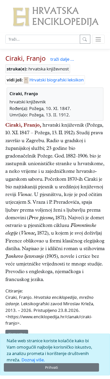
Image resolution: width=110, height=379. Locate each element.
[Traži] (85, 39)
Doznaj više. (33, 360)
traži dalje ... (62, 59)
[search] (98, 39)
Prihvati (51, 367)
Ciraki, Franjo (25, 58)
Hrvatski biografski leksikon (56, 80)
